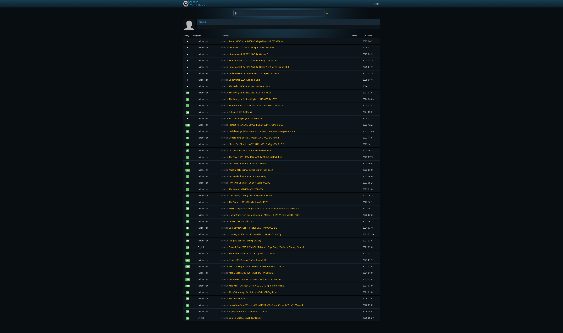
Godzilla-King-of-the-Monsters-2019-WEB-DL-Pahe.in (250, 137)
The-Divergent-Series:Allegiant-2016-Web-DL (246, 92)
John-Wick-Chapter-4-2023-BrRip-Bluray (243, 176)
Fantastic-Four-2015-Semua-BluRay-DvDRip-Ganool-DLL (252, 124)
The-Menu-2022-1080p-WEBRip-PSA (242, 189)
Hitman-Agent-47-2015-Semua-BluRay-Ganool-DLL (249, 60)
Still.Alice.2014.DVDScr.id (236, 112)
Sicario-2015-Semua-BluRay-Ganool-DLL (244, 260)
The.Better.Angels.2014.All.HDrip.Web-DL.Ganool (248, 253)
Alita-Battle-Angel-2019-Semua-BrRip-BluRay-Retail (249, 292)
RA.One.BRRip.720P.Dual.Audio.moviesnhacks (246, 150)
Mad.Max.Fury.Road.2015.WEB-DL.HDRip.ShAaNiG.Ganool (252, 266)
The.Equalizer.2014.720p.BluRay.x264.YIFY (244, 202)
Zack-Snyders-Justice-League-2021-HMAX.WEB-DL (249, 227)
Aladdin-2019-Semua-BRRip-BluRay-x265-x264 (247, 169)
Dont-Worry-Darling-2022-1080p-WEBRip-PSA (246, 195)
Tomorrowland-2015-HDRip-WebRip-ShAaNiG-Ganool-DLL (253, 105)
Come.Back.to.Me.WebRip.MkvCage (242, 317)
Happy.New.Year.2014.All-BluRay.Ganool (244, 311)
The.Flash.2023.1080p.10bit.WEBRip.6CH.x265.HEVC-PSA (251, 157)
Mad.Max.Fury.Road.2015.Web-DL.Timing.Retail (247, 272)
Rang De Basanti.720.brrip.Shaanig (241, 240)
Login (377, 3)
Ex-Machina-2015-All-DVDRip (238, 221)
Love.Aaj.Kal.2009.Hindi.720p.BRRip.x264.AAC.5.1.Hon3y (251, 234)
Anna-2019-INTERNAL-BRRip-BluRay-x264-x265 (247, 47)
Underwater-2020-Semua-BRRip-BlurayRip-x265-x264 (250, 73)
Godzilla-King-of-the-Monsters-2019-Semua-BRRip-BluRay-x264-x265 (258, 131)
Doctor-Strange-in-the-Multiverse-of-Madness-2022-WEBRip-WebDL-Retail (260, 215)
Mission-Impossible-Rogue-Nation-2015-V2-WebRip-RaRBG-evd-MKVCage (260, 208)
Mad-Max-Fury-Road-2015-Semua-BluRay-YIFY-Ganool (251, 279)
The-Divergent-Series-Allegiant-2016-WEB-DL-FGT (249, 99)
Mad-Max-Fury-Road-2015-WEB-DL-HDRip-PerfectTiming (252, 285)
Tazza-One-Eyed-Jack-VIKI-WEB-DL (241, 118)
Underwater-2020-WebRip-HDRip (240, 79)
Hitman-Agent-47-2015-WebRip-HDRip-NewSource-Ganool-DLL (255, 67)
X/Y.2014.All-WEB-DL (235, 298)
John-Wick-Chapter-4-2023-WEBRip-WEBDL (245, 182)
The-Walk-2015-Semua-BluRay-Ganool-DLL (245, 86)
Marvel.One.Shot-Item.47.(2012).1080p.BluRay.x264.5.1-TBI (253, 144)
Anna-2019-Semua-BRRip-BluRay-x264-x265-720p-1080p (252, 41)
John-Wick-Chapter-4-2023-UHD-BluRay (243, 163)
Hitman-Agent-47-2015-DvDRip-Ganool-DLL (246, 54)
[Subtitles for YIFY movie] (194, 3)
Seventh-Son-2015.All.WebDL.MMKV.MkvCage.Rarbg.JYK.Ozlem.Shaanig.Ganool (262, 247)
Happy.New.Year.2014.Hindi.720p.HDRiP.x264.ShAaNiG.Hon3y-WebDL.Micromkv (262, 305)
